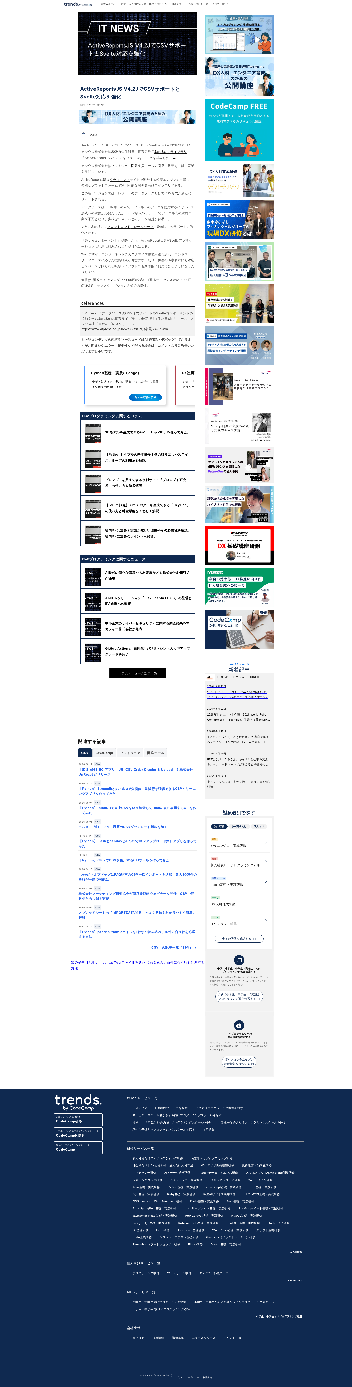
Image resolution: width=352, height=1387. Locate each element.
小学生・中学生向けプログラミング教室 (279, 1316)
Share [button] (93, 135)
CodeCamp (295, 1280)
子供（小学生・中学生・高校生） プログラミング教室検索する (239, 996)
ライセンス (108, 280)
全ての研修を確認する (237, 938)
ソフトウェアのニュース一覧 (128, 145)
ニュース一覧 (101, 145)
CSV (85, 752)
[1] (174, 156)
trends (85, 145)
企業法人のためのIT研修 (69, 1119)
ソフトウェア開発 (124, 166)
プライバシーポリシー (187, 1377)
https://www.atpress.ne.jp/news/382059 (111, 328)
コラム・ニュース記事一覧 (137, 673)
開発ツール (155, 752)
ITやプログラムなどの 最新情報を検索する (239, 1061)
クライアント (120, 179)
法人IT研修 (296, 1251)
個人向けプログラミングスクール (73, 1147)
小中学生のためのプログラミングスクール (77, 1133)
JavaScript (162, 151)
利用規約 (207, 1377)
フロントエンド (118, 226)
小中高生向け (239, 826)
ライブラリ (178, 151)
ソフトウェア (130, 752)
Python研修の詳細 (145, 397)
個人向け (259, 826)
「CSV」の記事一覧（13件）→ (172, 947)
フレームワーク (142, 226)
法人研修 (219, 826)
